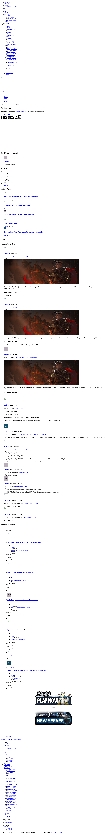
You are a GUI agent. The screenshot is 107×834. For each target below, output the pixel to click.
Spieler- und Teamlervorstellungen (20, 639)
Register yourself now (21, 111)
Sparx (12, 636)
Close (60, 832)
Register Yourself (5, 114)
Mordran (6, 235)
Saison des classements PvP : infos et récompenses (21, 196)
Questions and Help (16, 678)
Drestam (6, 200)
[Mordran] (6, 428)
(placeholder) (10, 816)
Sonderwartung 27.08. (21, 486)
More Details (54, 832)
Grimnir (7, 161)
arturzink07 (7, 185)
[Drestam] (6, 250)
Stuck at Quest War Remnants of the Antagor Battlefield (23, 232)
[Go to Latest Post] (8, 653)
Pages (5, 98)
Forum (6, 97)
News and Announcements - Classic (20, 580)
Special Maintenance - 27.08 (29, 517)
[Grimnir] (6, 351)
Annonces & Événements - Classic (20, 550)
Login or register (8, 73)
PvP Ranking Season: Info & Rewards (17, 205)
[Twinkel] (6, 402)
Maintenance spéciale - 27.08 (30, 503)
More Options (7, 101)
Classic (12, 667)
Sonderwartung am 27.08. (25, 472)
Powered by (11, 739)
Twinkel (6, 226)
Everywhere (4, 91)
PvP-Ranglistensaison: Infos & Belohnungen (19, 214)
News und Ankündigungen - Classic (20, 607)
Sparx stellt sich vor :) (11, 223)
